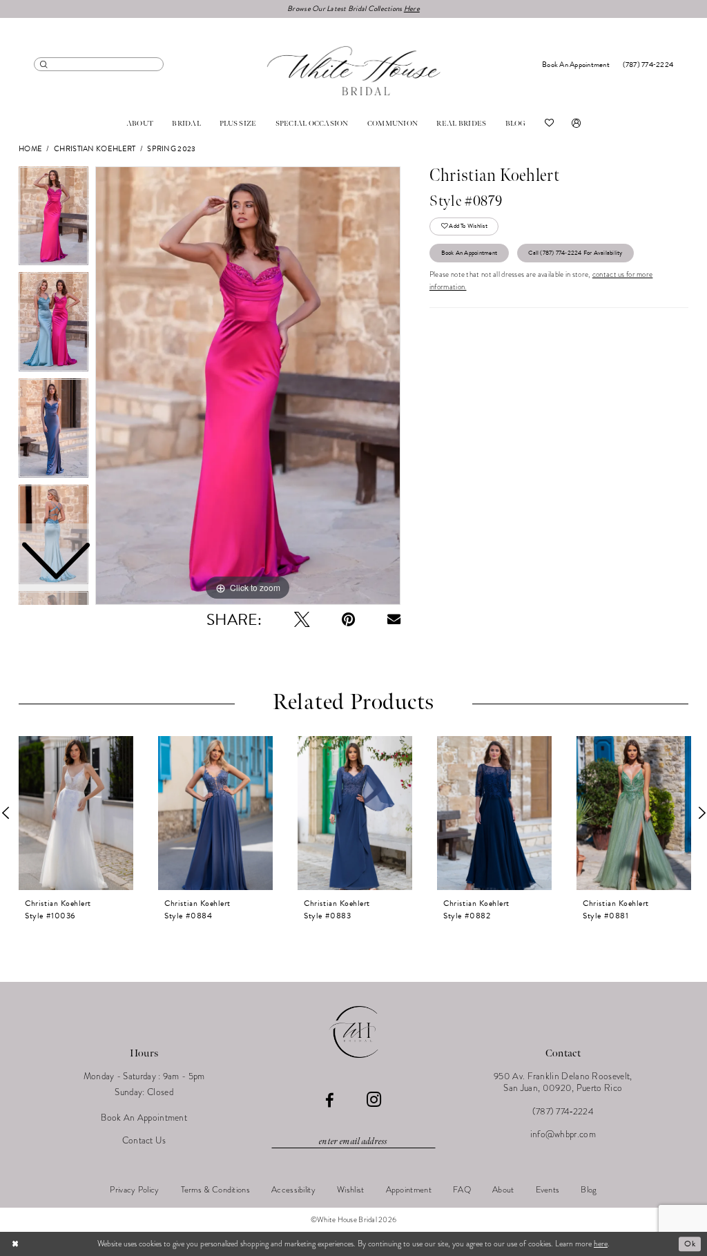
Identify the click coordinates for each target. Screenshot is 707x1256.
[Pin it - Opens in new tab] (348, 620)
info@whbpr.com (563, 1134)
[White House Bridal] (353, 70)
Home (30, 149)
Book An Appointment (469, 253)
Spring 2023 (171, 149)
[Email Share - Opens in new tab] (393, 619)
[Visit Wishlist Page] (549, 124)
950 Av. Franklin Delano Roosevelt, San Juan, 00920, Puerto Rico (563, 1082)
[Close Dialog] (15, 1244)
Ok (689, 1243)
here (601, 1243)
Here (412, 9)
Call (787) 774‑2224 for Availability (575, 253)
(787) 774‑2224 (563, 1111)
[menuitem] (99, 63)
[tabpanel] (248, 386)
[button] (576, 124)
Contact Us (144, 1140)
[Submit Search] (44, 63)
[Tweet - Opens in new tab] (302, 620)
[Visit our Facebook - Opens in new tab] (329, 1101)
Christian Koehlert (94, 149)
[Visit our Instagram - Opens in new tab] (374, 1100)
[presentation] (76, 813)
